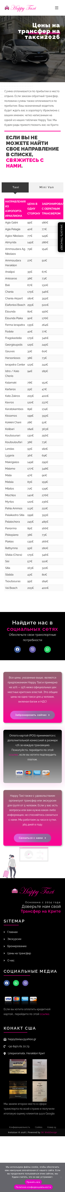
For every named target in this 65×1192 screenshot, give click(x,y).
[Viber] (32, 649)
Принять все (33, 1182)
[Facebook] (17, 649)
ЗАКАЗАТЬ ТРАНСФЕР (61, 237)
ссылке (13, 754)
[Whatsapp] (47, 649)
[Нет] (60, 1177)
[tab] (15, 187)
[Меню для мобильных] (56, 7)
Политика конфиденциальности (33, 1187)
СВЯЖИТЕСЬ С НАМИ (25, 163)
